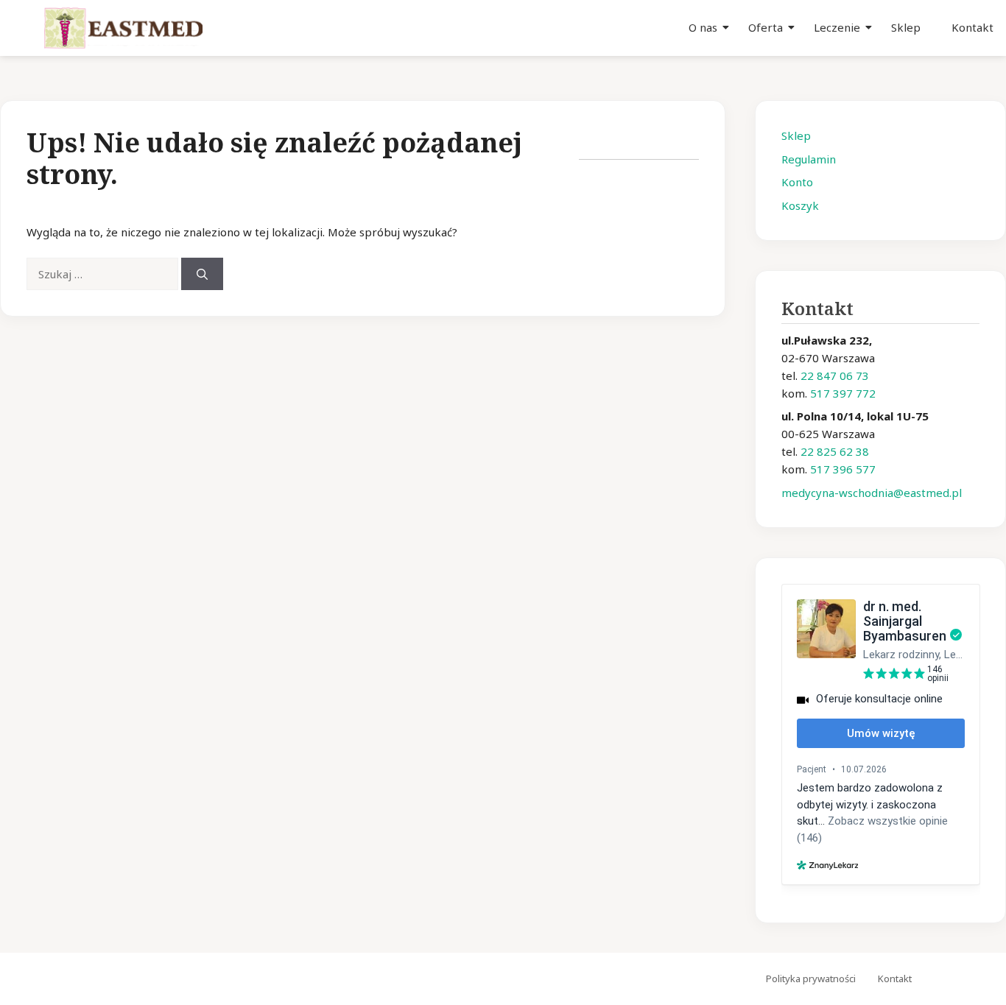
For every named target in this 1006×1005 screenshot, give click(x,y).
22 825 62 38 (835, 451)
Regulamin (808, 159)
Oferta (765, 27)
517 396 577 (843, 469)
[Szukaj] (202, 274)
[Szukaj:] (104, 274)
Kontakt (972, 27)
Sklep (906, 27)
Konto (797, 181)
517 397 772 (843, 393)
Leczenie (837, 27)
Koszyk (800, 205)
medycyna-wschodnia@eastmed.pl (871, 492)
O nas (703, 27)
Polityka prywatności (811, 978)
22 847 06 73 (835, 375)
